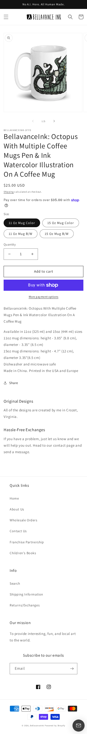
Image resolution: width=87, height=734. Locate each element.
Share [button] (13, 383)
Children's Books (23, 553)
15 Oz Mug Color (60, 223)
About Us (17, 509)
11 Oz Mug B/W (20, 234)
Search (15, 583)
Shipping (9, 191)
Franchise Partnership (27, 542)
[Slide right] (54, 121)
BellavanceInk (37, 725)
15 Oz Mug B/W (57, 234)
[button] (6, 17)
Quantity (10, 244)
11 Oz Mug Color (22, 223)
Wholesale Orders (23, 520)
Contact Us (18, 531)
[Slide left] (33, 121)
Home (14, 498)
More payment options (43, 296)
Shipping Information (26, 594)
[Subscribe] (71, 668)
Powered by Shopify (55, 725)
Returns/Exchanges (25, 605)
